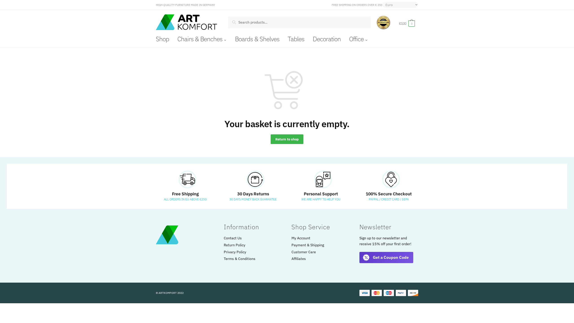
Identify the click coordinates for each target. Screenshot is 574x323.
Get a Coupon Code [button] (391, 257)
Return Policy (234, 245)
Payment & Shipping (307, 245)
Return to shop (287, 139)
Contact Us (233, 238)
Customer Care (303, 252)
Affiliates (298, 258)
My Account (300, 238)
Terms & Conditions (239, 258)
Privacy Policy (235, 252)
